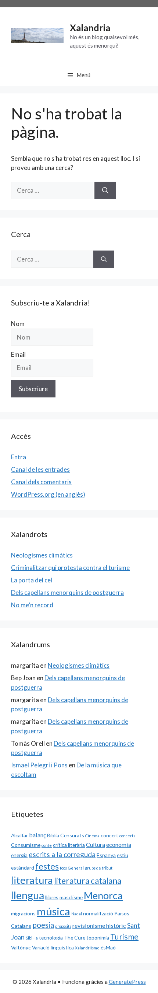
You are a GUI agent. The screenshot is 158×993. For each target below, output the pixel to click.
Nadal (76, 913)
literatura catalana (87, 881)
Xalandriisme (87, 947)
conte (47, 845)
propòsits (63, 926)
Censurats (72, 835)
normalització (98, 913)
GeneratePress (127, 981)
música (53, 911)
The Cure (74, 937)
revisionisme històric (99, 925)
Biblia (53, 835)
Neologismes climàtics (42, 555)
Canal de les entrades (40, 469)
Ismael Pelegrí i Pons (39, 765)
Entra (18, 457)
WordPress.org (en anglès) (48, 494)
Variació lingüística (53, 947)
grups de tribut (98, 868)
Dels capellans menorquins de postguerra (67, 592)
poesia (43, 924)
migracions (23, 913)
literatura (32, 880)
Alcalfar (19, 835)
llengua (27, 895)
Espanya (106, 855)
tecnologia (51, 937)
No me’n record (32, 605)
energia (19, 855)
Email (18, 354)
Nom (18, 323)
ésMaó (108, 947)
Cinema (92, 835)
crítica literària (69, 845)
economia (118, 844)
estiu (122, 855)
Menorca (103, 895)
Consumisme (25, 845)
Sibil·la (32, 937)
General (76, 868)
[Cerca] (105, 190)
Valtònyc (21, 947)
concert (109, 835)
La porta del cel (31, 580)
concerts (127, 835)
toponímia (97, 937)
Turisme (124, 936)
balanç (37, 834)
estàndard (22, 867)
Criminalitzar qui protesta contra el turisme (70, 567)
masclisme (71, 897)
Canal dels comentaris (41, 482)
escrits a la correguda (62, 854)
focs (63, 868)
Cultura (95, 844)
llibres (51, 897)
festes (47, 866)
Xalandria (90, 27)
